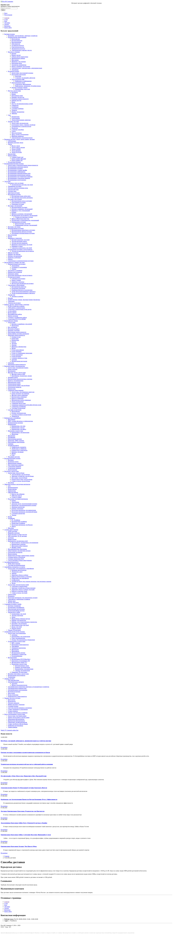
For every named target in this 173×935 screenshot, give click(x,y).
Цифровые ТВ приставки (19, 672)
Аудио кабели (12, 311)
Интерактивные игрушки (19, 207)
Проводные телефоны (18, 523)
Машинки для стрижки (19, 61)
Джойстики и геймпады (19, 448)
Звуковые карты (13, 377)
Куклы (10, 236)
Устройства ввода (13, 445)
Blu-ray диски (16, 146)
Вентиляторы (16, 39)
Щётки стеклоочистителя (19, 685)
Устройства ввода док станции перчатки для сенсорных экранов (31, 581)
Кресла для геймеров (18, 494)
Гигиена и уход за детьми (16, 183)
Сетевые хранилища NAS (16, 559)
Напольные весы (17, 63)
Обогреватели (16, 44)
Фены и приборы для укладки (21, 66)
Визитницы (15, 325)
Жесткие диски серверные (20, 395)
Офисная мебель (13, 492)
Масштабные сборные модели (21, 618)
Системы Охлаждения (18, 408)
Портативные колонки (15, 439)
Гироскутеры (12, 594)
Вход (5, 13)
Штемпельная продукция (19, 361)
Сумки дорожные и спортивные (18, 709)
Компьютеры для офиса (19, 429)
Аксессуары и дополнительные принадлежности (23, 165)
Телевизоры (11, 677)
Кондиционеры (16, 42)
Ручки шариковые (17, 354)
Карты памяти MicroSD (19, 159)
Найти (3, 10)
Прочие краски (16, 628)
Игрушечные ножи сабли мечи (21, 196)
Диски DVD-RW (17, 152)
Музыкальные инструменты (16, 675)
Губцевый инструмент (18, 278)
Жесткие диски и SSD (18, 374)
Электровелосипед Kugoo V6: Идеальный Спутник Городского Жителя (24, 788)
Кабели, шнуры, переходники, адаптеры (16, 304)
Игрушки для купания (15, 199)
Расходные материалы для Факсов (22, 525)
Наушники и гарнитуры (19, 654)
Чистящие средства (14, 457)
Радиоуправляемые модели (16, 610)
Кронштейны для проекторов (24, 669)
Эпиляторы (15, 69)
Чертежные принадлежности (17, 364)
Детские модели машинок (19, 243)
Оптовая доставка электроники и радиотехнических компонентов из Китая (25, 752)
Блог (5, 21)
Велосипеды (12, 701)
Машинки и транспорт (15, 238)
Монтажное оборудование (20, 546)
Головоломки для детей (19, 614)
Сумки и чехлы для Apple (19, 593)
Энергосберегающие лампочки (21, 120)
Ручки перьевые (16, 351)
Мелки (14, 348)
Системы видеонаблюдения (16, 565)
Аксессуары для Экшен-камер (17, 716)
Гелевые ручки (16, 337)
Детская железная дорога (19, 241)
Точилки (14, 359)
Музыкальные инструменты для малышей (24, 215)
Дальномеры (15, 265)
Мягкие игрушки (13, 252)
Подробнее (4, 747)
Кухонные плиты (13, 461)
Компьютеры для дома (18, 426)
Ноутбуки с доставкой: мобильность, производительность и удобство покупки (26, 741)
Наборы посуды (16, 100)
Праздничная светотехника (16, 609)
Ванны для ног (16, 55)
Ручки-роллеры (16, 356)
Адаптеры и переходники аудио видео (19, 309)
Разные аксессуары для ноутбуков (22, 479)
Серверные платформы (19, 406)
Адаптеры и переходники (19, 586)
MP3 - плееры (16, 643)
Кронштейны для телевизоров (21, 636)
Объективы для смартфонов (20, 578)
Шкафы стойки (16, 547)
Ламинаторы (12, 491)
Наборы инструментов (15, 272)
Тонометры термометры (19, 65)
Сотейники (15, 107)
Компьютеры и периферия (12, 418)
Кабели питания (13, 316)
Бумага (14, 500)
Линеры (14, 345)
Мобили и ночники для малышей (22, 214)
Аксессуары (11, 322)
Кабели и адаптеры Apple (19, 591)
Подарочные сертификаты (16, 607)
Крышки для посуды (18, 97)
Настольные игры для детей (20, 625)
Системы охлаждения (14, 410)
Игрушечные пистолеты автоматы (22, 197)
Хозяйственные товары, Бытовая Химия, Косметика (24, 299)
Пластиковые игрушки (19, 202)
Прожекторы (15, 116)
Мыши (14, 453)
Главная (6, 18)
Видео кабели (12, 312)
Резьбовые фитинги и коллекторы (22, 290)
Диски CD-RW (16, 149)
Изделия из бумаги (13, 329)
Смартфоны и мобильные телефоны (19, 599)
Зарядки (14, 573)
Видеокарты (11, 371)
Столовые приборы (18, 108)
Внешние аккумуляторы (19, 570)
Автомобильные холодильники (17, 690)
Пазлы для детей (17, 627)
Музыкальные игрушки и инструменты (20, 249)
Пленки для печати (17, 508)
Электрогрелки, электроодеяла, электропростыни (27, 68)
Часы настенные (17, 133)
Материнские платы (14, 382)
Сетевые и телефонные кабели (17, 317)
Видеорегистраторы (14, 691)
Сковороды (15, 105)
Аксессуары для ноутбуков (16, 473)
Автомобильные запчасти (16, 682)
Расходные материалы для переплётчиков (24, 512)
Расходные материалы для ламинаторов (24, 510)
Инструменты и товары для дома (14, 262)
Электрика (11, 301)
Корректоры (15, 340)
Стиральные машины (14, 466)
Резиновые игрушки (18, 204)
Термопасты (15, 416)
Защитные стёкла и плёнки (20, 575)
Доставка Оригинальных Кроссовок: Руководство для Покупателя (22, 811)
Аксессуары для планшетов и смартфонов (21, 568)
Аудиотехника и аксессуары (16, 641)
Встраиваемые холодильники (17, 180)
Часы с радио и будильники (20, 134)
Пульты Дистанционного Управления (23, 640)
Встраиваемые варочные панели (18, 167)
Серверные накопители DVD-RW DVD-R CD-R (26, 405)
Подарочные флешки (14, 162)
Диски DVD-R (16, 150)
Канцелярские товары (11, 320)
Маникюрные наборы (18, 58)
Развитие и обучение (14, 257)
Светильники (16, 118)
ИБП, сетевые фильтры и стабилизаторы (20, 421)
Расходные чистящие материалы (18, 499)
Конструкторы (12, 235)
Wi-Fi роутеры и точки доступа (17, 534)
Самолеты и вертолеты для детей (22, 248)
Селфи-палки (16, 580)
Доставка (7, 22)
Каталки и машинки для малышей (22, 209)
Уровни (14, 269)
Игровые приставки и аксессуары (18, 674)
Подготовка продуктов (19, 74)
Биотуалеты (11, 699)
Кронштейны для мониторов (20, 432)
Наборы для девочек (14, 254)
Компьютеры (12, 424)
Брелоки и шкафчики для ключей (22, 324)
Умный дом (11, 295)
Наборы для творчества (19, 620)
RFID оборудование (14, 563)
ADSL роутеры (12, 531)
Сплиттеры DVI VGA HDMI (17, 319)
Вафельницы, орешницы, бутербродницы (28, 86)
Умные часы (11, 601)
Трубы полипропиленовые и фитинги (23, 293)
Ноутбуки (11, 482)
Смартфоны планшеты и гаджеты (14, 567)
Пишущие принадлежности (16, 335)
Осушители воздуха (18, 45)
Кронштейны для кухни (22, 89)
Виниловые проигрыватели (20, 644)
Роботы (10, 259)
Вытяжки (11, 460)
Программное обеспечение (16, 442)
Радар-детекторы (13, 695)
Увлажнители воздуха (18, 48)
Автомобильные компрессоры (17, 688)
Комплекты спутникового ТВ (21, 661)
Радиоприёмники (17, 656)
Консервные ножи (17, 95)
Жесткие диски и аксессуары (17, 372)
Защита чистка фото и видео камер (18, 717)
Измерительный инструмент (16, 264)
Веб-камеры (11, 419)
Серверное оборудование (15, 390)
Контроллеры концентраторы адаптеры (20, 379)
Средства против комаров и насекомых (20, 708)
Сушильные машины (14, 468)
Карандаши (15, 338)
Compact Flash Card (17, 157)
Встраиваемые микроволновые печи (19, 173)
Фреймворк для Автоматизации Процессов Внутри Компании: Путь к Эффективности (29, 799)
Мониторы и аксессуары (15, 431)
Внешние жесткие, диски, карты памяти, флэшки (19, 139)
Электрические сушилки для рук (22, 50)
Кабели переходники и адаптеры (22, 576)
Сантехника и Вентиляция (16, 285)
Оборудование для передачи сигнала (19, 550)
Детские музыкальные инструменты (23, 251)
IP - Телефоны (16, 520)
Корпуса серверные (18, 398)
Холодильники (12, 469)
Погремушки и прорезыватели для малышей (25, 220)
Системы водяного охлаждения (21, 414)
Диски (10, 144)
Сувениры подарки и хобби (12, 604)
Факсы (14, 526)
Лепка (13, 617)
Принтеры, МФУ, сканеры (16, 440)
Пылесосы (15, 128)
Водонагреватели (17, 40)
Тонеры (14, 515)
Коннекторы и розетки (18, 544)
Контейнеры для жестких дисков (22, 376)
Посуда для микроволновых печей (22, 103)
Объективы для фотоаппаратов (17, 722)
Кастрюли (15, 92)
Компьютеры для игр (18, 427)
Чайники (14, 113)
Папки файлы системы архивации (18, 333)
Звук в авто (11, 693)
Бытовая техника (9, 34)
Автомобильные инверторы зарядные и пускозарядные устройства (28, 686)
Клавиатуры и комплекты (19, 450)
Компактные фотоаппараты (16, 720)
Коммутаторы (12, 539)
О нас (6, 19)
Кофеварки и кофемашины (23, 81)
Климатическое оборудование (17, 37)
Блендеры (18, 76)
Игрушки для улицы (14, 227)
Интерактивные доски (22, 665)
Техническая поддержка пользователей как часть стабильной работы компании (27, 764)
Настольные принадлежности (17, 332)
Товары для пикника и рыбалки (17, 712)
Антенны (11, 537)
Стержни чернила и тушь (19, 358)
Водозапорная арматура (19, 286)
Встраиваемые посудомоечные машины (20, 176)
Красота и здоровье (14, 52)
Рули (13, 455)
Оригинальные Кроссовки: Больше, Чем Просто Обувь (19, 846)
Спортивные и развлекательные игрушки (21, 261)
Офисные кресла (17, 495)
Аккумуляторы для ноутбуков (21, 474)
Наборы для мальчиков (15, 256)
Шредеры (11, 528)
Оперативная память (14, 384)
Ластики (14, 343)
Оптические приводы (14, 387)
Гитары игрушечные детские (24, 217)
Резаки (10, 516)
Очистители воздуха (18, 47)
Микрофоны (15, 651)
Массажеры (15, 60)
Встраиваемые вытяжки (15, 168)
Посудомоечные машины (15, 465)
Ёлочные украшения (14, 606)
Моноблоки (11, 435)
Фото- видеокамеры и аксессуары (14, 714)
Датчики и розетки (17, 296)
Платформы (11, 437)
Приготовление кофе (18, 79)
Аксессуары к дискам (18, 147)
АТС (9, 486)
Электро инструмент (14, 303)
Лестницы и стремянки (15, 270)
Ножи (13, 102)
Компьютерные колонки (15, 423)
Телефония (11, 518)
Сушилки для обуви (18, 129)
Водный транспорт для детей (20, 239)
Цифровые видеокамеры (15, 725)
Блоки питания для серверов (20, 393)
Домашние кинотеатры (19, 648)
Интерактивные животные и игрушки (23, 230)
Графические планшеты (19, 447)
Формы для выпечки (18, 112)
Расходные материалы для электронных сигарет (22, 597)
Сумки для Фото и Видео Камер (18, 724)
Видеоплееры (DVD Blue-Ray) (21, 659)
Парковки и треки (17, 246)
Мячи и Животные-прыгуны (20, 218)
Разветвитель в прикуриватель (17, 696)
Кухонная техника (13, 71)
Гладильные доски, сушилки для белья (23, 125)
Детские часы (12, 191)
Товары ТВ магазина (14, 630)
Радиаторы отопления (18, 288)
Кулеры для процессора (19, 413)
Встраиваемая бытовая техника (14, 163)
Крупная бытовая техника (12, 458)
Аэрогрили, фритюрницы (23, 84)
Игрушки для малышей (15, 205)
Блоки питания (12, 369)
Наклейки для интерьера (19, 623)
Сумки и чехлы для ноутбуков (21, 481)
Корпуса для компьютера (15, 380)
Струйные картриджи (18, 513)
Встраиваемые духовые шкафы (17, 170)
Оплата (6, 24)
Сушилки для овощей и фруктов (25, 78)
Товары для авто (9, 678)
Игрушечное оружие (14, 194)
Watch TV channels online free (9, 730)
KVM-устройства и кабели (16, 306)
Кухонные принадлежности (20, 99)
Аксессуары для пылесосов (20, 123)
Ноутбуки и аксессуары (11, 471)
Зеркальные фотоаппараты (16, 719)
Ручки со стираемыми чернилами (22, 353)
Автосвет (14, 683)
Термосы (14, 110)
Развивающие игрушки (19, 222)
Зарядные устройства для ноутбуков (23, 476)
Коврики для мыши (18, 452)
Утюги (14, 131)
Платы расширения (17, 401)
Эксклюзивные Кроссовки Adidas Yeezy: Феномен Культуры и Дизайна (24, 823)
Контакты (7, 26)
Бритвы (14, 53)
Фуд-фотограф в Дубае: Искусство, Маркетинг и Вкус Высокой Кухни (23, 776)
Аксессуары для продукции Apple (18, 584)
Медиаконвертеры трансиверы (17, 549)
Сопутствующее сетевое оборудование (20, 560)
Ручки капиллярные (18, 350)
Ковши (14, 94)
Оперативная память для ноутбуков (19, 385)
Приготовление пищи (18, 82)
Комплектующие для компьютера (14, 366)
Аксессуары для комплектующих (18, 367)
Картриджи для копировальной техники (24, 505)
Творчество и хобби (14, 612)
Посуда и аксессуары (14, 91)
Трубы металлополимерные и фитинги (24, 291)
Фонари (10, 298)
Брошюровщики (13, 487)
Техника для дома (13, 121)
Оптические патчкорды (15, 552)
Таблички (11, 363)
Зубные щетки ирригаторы (20, 56)
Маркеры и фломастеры (19, 346)
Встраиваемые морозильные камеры (19, 175)
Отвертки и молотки (18, 282)
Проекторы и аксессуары (19, 664)
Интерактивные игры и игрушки (22, 201)
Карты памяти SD (17, 160)
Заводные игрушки (14, 193)
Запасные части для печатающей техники (24, 503)
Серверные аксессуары (19, 403)
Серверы (10, 444)
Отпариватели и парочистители (21, 126)
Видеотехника (12, 657)
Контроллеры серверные (19, 397)
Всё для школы (12, 327)
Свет (9, 115)
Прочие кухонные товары (19, 87)
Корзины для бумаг (14, 330)
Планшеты (11, 596)
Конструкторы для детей (22, 223)
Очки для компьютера (18, 638)
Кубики (14, 212)
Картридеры (11, 154)
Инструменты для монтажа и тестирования (25, 542)
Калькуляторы (12, 489)
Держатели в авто (17, 571)
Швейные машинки (18, 136)
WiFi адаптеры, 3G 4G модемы (17, 536)
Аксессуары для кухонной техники (22, 73)
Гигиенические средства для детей (22, 184)
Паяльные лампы (13, 274)
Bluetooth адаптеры (14, 533)
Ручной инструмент (14, 277)
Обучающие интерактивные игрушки (23, 233)
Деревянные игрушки (14, 186)
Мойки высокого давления (16, 704)
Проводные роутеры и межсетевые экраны (21, 555)
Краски (14, 342)
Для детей (7, 181)
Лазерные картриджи (18, 507)
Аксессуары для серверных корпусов (23, 392)
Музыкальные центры (18, 652)
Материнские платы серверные (21, 400)
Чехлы (13, 583)
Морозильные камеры (14, 463)
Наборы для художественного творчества (24, 622)
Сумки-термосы (13, 711)
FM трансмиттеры (13, 680)
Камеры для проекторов (22, 667)
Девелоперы (15, 502)
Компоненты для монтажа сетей (18, 541)
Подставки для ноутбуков (19, 478)
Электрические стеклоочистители (22, 137)
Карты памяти (12, 155)
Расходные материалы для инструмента (20, 275)
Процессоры (12, 388)
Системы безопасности (11, 562)
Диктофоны (15, 646)
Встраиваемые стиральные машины (19, 178)
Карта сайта (8, 27)
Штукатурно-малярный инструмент (23, 283)
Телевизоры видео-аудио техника (14, 631)
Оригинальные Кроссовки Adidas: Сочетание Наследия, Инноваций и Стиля (26, 834)
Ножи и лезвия (16, 280)
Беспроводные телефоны (19, 521)
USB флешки (12, 141)
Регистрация (8, 15)
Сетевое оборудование (11, 529)
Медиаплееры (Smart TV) (19, 662)
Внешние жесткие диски (15, 142)
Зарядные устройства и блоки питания (23, 588)
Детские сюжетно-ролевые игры (18, 188)
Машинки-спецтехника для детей (22, 244)
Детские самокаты (13, 703)
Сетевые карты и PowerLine (16, 557)
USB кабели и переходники (16, 308)
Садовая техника (13, 706)
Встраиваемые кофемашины (16, 171)
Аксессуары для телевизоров (17, 633)
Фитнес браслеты (13, 602)
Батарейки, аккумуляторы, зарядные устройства (22, 35)
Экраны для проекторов (22, 670)
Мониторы (15, 434)
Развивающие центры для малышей (26, 225)
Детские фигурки (13, 189)
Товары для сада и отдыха (12, 698)
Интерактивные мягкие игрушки (22, 231)
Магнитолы (15, 649)
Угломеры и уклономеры (19, 267)
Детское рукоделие (17, 615)
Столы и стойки (16, 497)
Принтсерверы (12, 554)
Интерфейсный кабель (15, 314)
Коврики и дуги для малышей (21, 210)
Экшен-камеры (12, 727)
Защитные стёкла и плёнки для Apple (23, 589)
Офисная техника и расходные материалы (17, 484)
